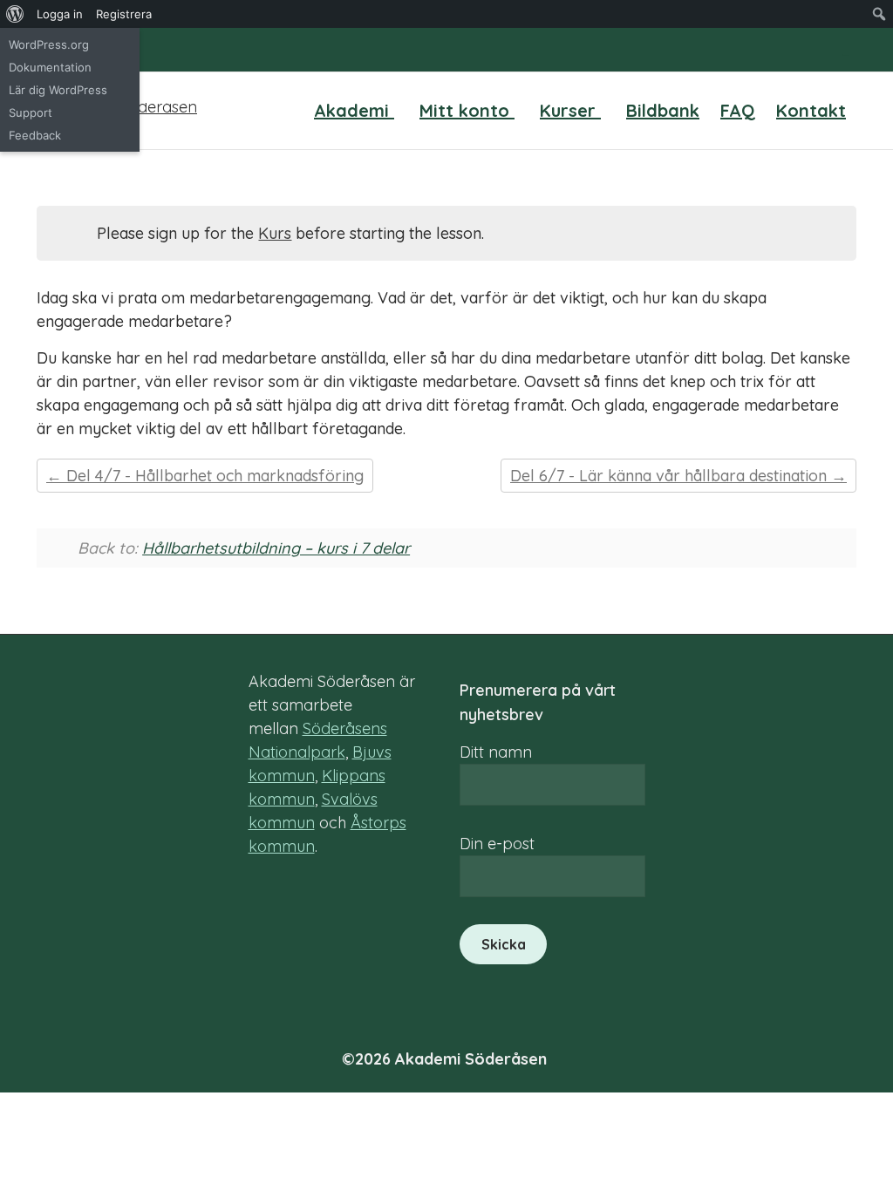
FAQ (737, 110)
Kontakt (811, 110)
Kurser (570, 110)
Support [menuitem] (30, 112)
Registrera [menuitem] (124, 14)
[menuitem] (15, 14)
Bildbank (662, 110)
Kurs (274, 233)
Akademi (354, 110)
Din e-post (497, 844)
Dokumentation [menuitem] (50, 67)
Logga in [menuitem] (60, 14)
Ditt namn (496, 752)
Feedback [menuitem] (35, 135)
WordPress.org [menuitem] (49, 44)
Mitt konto (467, 110)
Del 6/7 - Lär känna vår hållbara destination (670, 476)
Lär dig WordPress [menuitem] (58, 90)
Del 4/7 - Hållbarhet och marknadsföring (213, 476)
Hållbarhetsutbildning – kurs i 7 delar (276, 548)
